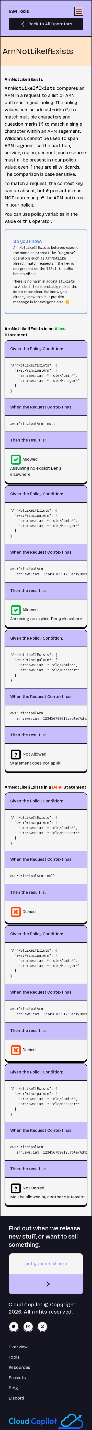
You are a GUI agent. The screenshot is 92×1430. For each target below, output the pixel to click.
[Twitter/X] (42, 1326)
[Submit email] (46, 1284)
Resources (19, 1367)
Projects (17, 1377)
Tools (14, 1357)
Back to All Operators (50, 23)
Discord (16, 1398)
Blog (13, 1387)
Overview (18, 1347)
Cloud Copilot (26, 1305)
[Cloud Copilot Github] (14, 1326)
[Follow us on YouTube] (28, 1326)
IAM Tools (19, 11)
